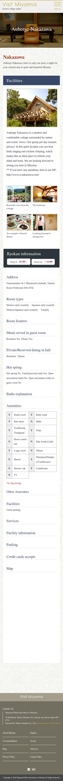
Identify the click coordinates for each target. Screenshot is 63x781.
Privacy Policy (9, 757)
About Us (34, 749)
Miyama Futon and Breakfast (48, 723)
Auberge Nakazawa (19, 4)
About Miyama (9, 733)
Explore (33, 733)
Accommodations (10, 741)
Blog (5, 749)
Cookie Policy (36, 757)
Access (33, 741)
